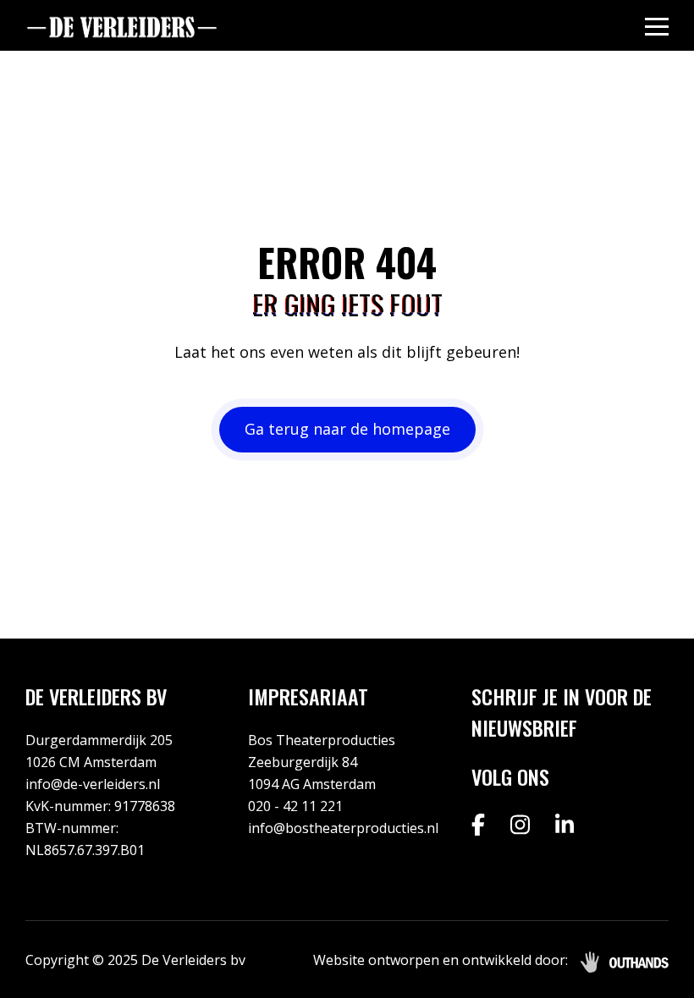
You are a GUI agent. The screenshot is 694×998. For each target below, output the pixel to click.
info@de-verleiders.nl (92, 784)
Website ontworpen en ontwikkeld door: (440, 960)
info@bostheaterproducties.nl (343, 828)
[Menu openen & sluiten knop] (656, 26)
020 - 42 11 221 (295, 806)
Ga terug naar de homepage (347, 429)
